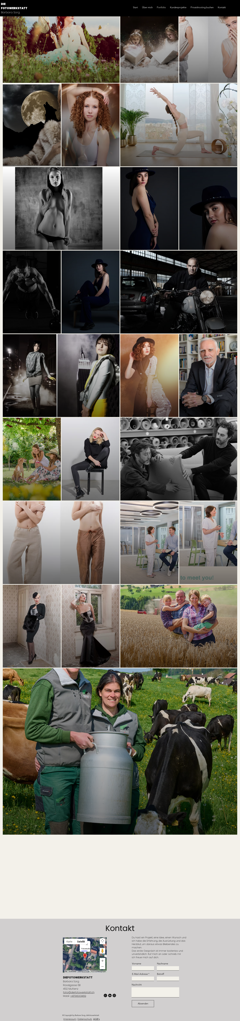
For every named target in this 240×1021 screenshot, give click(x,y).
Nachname (162, 963)
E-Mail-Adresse (140, 974)
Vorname (136, 963)
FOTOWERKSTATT (14, 8)
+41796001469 (78, 996)
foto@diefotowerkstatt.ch (78, 992)
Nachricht (137, 985)
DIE (3, 4)
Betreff (160, 974)
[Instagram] (114, 995)
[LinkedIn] (110, 995)
